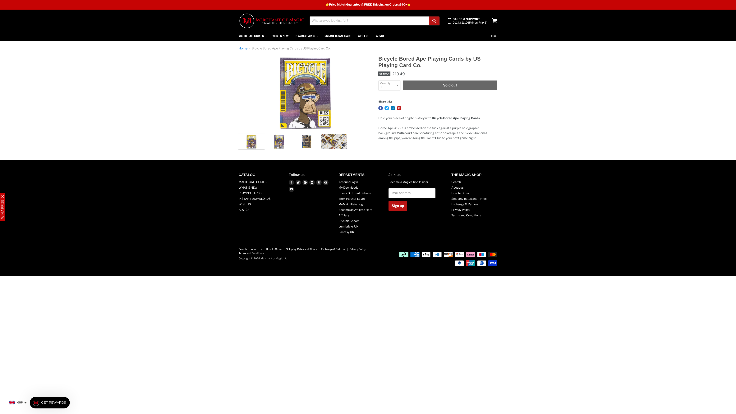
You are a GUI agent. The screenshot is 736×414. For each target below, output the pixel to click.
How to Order (460, 193)
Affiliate (343, 215)
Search (456, 182)
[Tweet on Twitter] (386, 108)
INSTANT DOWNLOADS (337, 36)
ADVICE (380, 36)
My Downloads (348, 187)
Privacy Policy (460, 210)
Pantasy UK (346, 232)
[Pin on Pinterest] (399, 108)
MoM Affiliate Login (351, 204)
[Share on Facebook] (380, 108)
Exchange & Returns (465, 204)
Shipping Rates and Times (469, 198)
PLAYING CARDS (305, 36)
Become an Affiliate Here (355, 210)
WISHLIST (364, 36)
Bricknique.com (349, 221)
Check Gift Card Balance (354, 193)
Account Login (348, 182)
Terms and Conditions (466, 215)
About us (457, 187)
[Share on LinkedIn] (393, 108)
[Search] (434, 20)
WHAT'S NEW (280, 36)
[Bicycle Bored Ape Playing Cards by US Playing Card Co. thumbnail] (251, 141)
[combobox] (369, 20)
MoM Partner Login (351, 198)
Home (243, 48)
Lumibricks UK (348, 226)
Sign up (398, 206)
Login (493, 35)
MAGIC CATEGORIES (252, 36)
